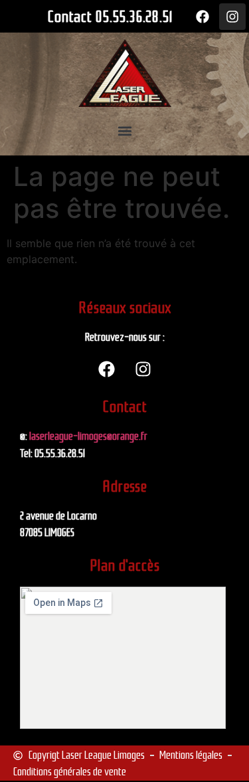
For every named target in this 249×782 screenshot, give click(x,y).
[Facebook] (202, 16)
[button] (124, 131)
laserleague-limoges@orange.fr (88, 436)
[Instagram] (232, 16)
